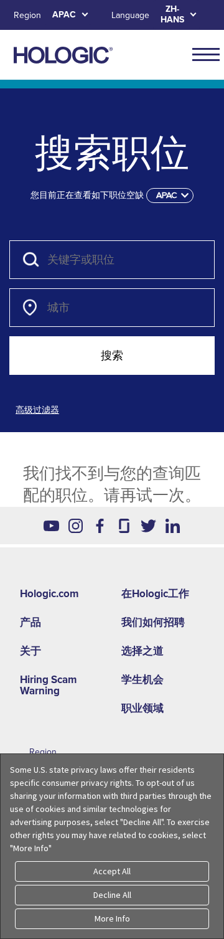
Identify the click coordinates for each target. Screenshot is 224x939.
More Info (112, 918)
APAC (64, 14)
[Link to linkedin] (172, 525)
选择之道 (142, 651)
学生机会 (142, 679)
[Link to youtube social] (51, 525)
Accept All (112, 871)
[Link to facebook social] (100, 525)
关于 (30, 651)
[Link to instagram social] (75, 525)
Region (27, 15)
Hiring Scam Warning (48, 685)
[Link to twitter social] (148, 525)
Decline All (112, 894)
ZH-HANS (172, 14)
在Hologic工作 (155, 593)
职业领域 (142, 708)
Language (130, 15)
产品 (30, 622)
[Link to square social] (124, 525)
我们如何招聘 (153, 622)
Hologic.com (49, 593)
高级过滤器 (37, 410)
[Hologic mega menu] (206, 54)
